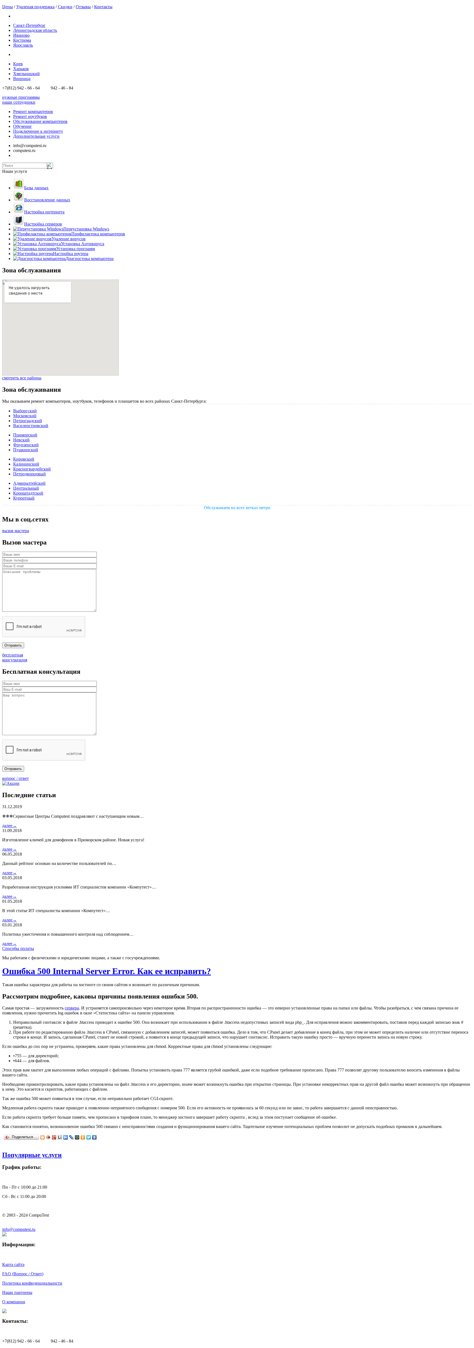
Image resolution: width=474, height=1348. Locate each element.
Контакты (103, 6)
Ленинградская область (35, 30)
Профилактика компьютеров (98, 234)
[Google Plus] (54, 1137)
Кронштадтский (28, 493)
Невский (21, 440)
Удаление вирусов (69, 238)
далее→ (9, 825)
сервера (72, 1008)
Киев (18, 63)
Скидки (65, 6)
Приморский (25, 435)
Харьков (21, 68)
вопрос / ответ (15, 778)
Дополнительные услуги (36, 136)
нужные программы (21, 97)
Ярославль (23, 45)
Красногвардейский (32, 469)
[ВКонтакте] (94, 1137)
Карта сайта (13, 1264)
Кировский (23, 459)
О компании (13, 1301)
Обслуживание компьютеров (40, 121)
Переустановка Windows (86, 229)
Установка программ (75, 248)
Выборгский (25, 410)
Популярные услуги (32, 1154)
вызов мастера (15, 530)
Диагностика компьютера (90, 258)
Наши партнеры (17, 1292)
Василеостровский (30, 425)
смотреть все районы (21, 378)
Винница (21, 78)
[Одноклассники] (83, 1137)
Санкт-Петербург (29, 25)
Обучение (22, 126)
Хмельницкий (26, 73)
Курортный (24, 498)
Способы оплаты (18, 948)
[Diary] (48, 1137)
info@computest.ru (18, 1229)
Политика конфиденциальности (32, 1283)
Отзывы (83, 6)
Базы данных (36, 187)
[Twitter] (89, 1137)
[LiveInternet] (60, 1137)
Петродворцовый (29, 474)
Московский (24, 415)
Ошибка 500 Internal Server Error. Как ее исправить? (106, 971)
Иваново (21, 35)
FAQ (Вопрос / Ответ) (22, 1273)
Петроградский (27, 420)
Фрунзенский (26, 444)
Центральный (26, 488)
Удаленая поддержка (35, 6)
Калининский (26, 464)
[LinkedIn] (66, 1137)
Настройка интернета (44, 212)
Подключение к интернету (38, 131)
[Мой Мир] (77, 1137)
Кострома (22, 40)
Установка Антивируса (82, 243)
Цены (7, 6)
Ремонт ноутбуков (30, 116)
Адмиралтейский (29, 483)
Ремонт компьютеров (33, 111)
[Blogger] (43, 1137)
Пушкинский (25, 449)
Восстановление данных (47, 200)
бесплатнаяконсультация (14, 657)
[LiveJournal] (71, 1137)
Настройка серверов (43, 224)
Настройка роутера (70, 253)
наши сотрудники (18, 102)
